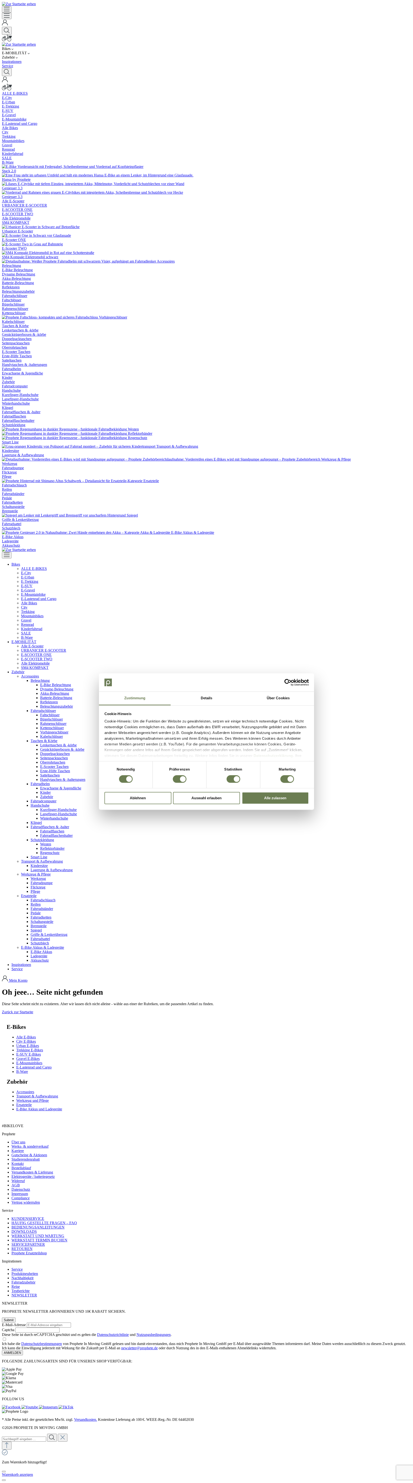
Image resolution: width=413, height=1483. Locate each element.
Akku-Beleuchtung (54, 693)
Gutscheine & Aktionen (29, 1155)
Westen (45, 844)
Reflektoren (49, 702)
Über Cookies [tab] (278, 698)
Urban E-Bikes (27, 1046)
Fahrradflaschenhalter (56, 835)
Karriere (17, 1151)
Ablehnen (138, 798)
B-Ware (22, 1072)
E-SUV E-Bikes (28, 1054)
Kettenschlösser (52, 728)
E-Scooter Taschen (54, 767)
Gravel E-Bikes (28, 1059)
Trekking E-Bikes (29, 1050)
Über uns (18, 1142)
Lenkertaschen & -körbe (58, 745)
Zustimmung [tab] (135, 698)
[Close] (4, 1471)
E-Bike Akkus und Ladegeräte (39, 1109)
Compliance (20, 1198)
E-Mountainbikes (29, 1063)
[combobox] (24, 1439)
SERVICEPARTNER (28, 1244)
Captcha (8, 1330)
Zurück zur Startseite (17, 1012)
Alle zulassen (275, 798)
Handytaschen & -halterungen (62, 779)
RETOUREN (22, 1249)
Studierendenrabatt (25, 1159)
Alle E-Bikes (26, 1037)
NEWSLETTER (24, 1295)
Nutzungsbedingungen (153, 1335)
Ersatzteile (24, 1105)
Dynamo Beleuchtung (56, 689)
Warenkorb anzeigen (17, 1474)
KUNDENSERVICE (27, 1219)
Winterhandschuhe (54, 818)
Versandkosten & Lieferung (32, 1172)
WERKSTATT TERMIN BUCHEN (39, 1240)
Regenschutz (50, 853)
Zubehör (46, 797)
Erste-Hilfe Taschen (55, 771)
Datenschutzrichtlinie (113, 1335)
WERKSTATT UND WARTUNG (37, 1236)
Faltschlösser (50, 715)
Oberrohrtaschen (52, 762)
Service (17, 1269)
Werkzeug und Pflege (32, 1100)
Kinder (45, 792)
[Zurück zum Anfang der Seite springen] (6, 1446)
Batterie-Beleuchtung (56, 698)
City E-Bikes (26, 1041)
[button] (15, 564)
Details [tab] (206, 698)
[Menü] (6, 9)
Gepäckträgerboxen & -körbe (62, 749)
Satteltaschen (50, 775)
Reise (15, 1287)
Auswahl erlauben (206, 798)
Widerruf (18, 1181)
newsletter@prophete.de (139, 1348)
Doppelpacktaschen (55, 754)
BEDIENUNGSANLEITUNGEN (38, 1227)
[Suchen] (7, 31)
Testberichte (20, 1291)
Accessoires (25, 1092)
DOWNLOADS (24, 1231)
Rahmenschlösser (53, 724)
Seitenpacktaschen (54, 758)
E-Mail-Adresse (14, 1325)
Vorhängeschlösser (54, 732)
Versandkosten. (85, 1419)
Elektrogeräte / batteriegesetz (33, 1176)
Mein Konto (18, 980)
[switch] (179, 779)
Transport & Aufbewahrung (37, 1096)
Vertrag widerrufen (25, 1202)
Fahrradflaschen (52, 831)
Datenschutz (20, 1189)
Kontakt (17, 1164)
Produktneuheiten (24, 1274)
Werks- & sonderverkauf (30, 1146)
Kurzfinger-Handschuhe (58, 810)
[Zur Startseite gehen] (19, 4)
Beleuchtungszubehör (56, 706)
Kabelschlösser (51, 736)
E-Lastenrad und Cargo (34, 1067)
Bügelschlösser (51, 719)
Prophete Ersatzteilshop (29, 1253)
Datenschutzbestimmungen (41, 1344)
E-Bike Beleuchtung (55, 685)
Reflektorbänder (52, 848)
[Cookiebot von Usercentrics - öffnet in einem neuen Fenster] (288, 682)
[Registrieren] (5, 24)
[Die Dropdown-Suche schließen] (62, 1438)
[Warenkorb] (7, 40)
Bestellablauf (21, 1168)
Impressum (19, 1194)
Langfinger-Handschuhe (58, 814)
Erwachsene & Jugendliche (60, 788)
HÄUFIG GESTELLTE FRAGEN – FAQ (44, 1223)
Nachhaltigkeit (22, 1278)
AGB (15, 1185)
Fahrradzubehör (23, 1282)
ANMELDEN (12, 1353)
